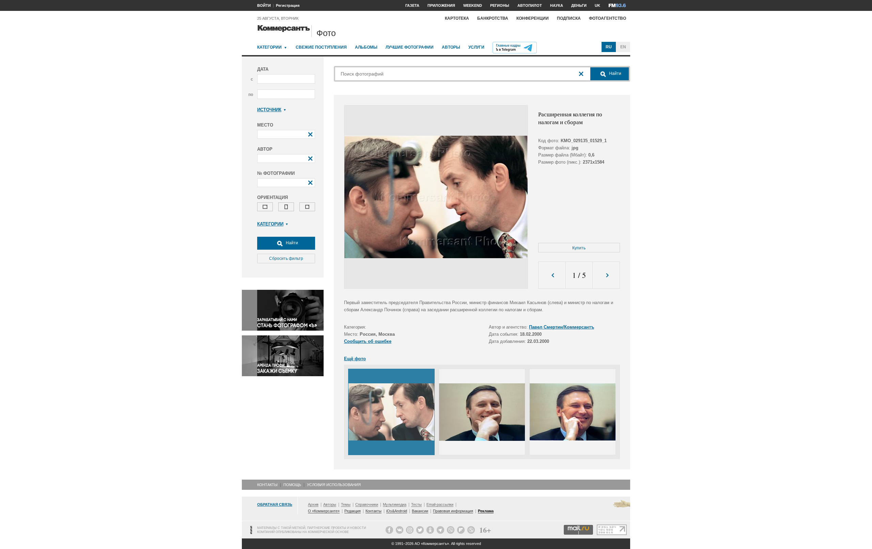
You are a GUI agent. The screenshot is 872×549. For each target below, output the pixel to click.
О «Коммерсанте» (324, 511)
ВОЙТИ (264, 5)
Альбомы (366, 47)
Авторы (451, 47)
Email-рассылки (439, 504)
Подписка (569, 18)
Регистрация (287, 5)
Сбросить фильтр (286, 258)
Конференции (532, 18)
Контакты (267, 485)
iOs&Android (396, 511)
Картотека (457, 18)
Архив (313, 504)
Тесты (416, 504)
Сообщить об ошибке (367, 341)
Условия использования (334, 485)
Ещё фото (355, 358)
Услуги (476, 47)
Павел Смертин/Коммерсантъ (561, 327)
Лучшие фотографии (410, 47)
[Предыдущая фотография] (552, 275)
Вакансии (420, 511)
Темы (346, 504)
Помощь (292, 485)
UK (597, 5)
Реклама (486, 511)
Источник (269, 109)
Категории (269, 47)
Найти (291, 242)
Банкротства (492, 18)
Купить (579, 248)
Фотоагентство (607, 18)
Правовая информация (453, 511)
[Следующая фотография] (606, 275)
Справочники (366, 504)
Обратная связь (274, 504)
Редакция (352, 511)
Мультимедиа (394, 504)
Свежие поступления (321, 47)
